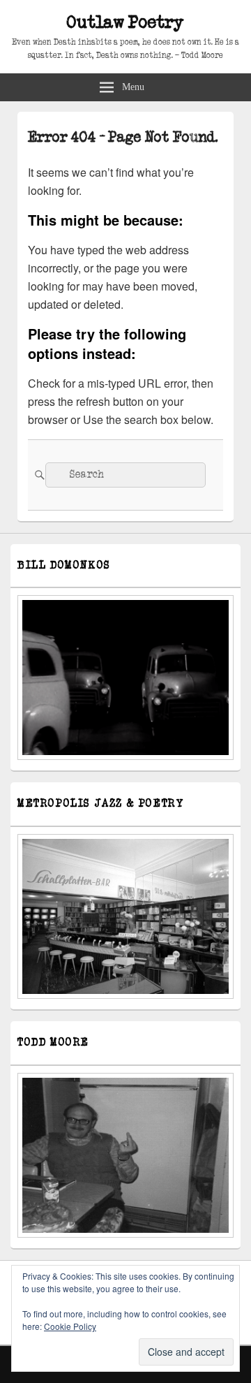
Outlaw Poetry (125, 22)
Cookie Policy (70, 1326)
